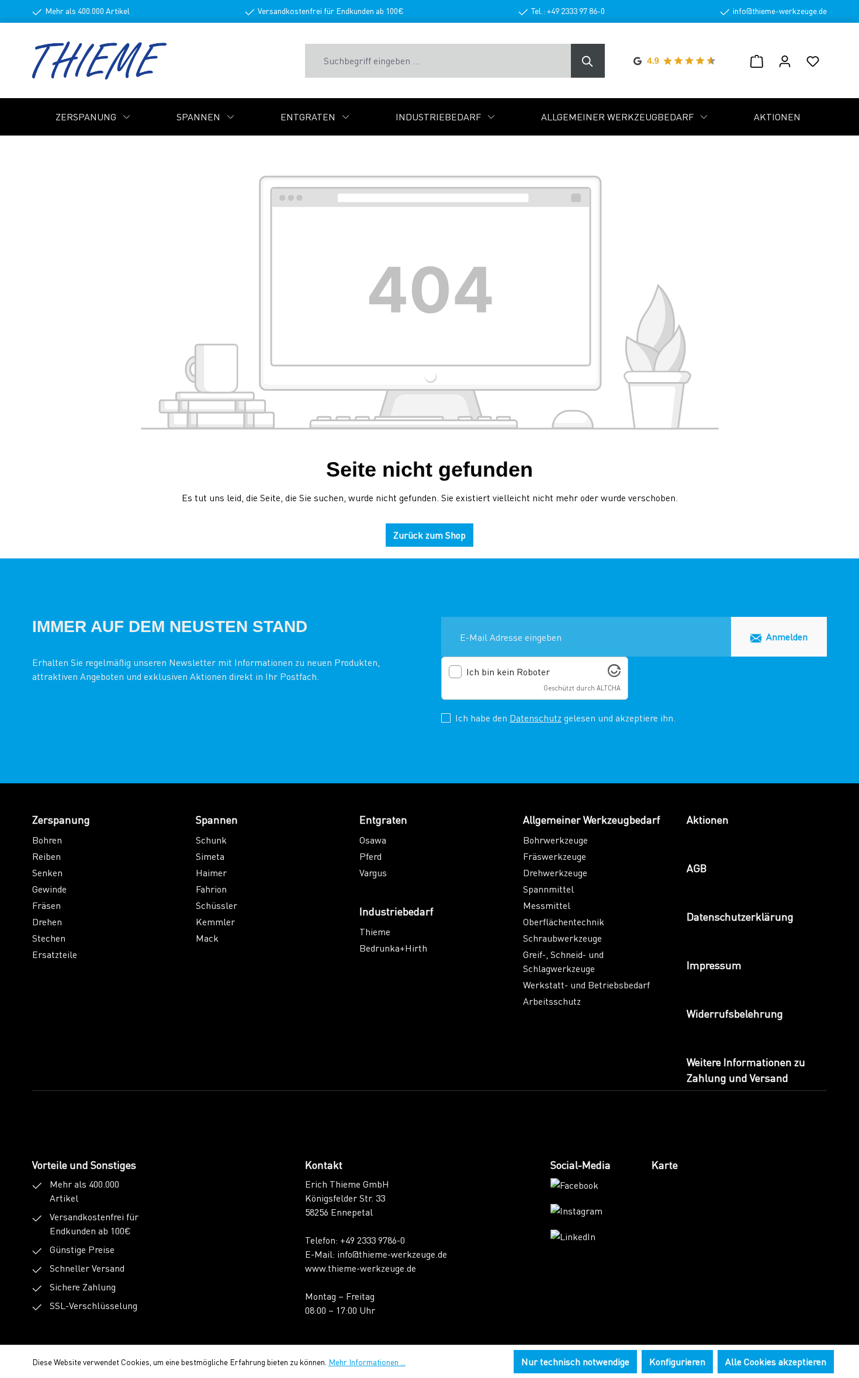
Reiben (46, 856)
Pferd (370, 856)
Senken (47, 872)
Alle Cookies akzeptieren (775, 1361)
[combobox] (438, 61)
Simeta (210, 856)
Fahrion (211, 889)
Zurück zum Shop (429, 535)
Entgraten (383, 819)
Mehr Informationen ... (367, 1361)
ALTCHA (609, 687)
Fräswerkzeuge (554, 856)
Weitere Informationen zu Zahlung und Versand (746, 1069)
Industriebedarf (396, 911)
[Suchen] (588, 61)
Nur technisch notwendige (575, 1361)
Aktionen (708, 819)
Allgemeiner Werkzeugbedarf (591, 819)
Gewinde (49, 889)
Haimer (211, 872)
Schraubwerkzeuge (562, 938)
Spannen (217, 819)
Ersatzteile (54, 954)
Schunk (211, 840)
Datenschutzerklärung (740, 916)
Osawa (372, 840)
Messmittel (546, 905)
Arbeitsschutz (552, 1001)
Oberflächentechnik (563, 921)
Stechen (48, 938)
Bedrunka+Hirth (393, 948)
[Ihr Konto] (785, 60)
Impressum (714, 964)
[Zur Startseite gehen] (99, 60)
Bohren (47, 840)
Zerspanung (61, 819)
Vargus (373, 872)
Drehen (47, 921)
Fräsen (46, 905)
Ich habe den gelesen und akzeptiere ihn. (565, 717)
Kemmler (215, 921)
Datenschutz (536, 717)
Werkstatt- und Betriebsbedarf (586, 984)
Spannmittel (548, 889)
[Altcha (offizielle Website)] (614, 673)
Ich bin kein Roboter (508, 672)
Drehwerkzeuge (555, 872)
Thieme (374, 931)
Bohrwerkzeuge (555, 840)
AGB (696, 867)
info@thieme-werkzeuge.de (392, 1254)
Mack (207, 938)
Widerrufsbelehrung (735, 1013)
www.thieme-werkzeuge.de (360, 1268)
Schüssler (216, 905)
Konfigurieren (677, 1361)
